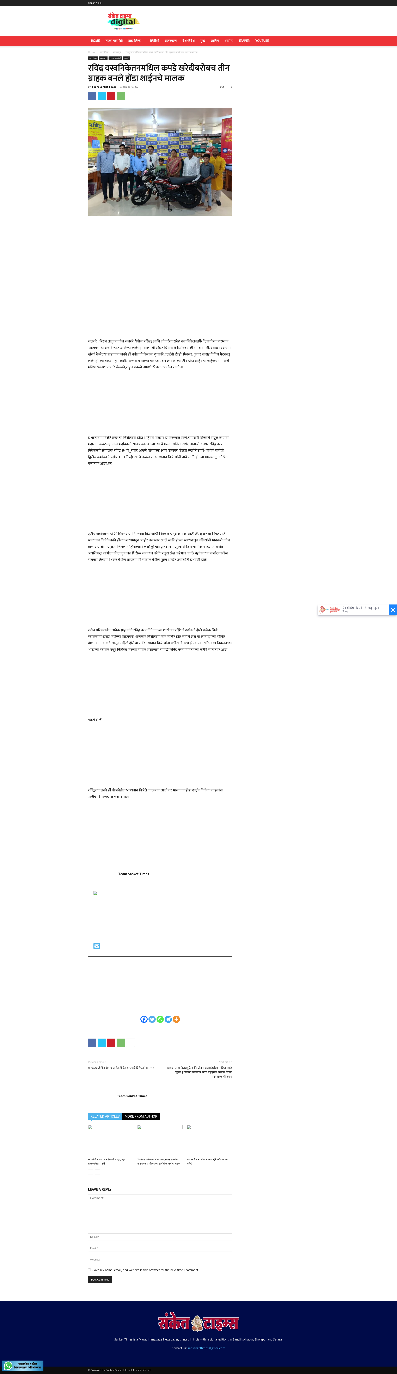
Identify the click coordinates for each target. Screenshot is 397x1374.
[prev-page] (90, 1171)
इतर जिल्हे (134, 41)
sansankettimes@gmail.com (206, 1348)
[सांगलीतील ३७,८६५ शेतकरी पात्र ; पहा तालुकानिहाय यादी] (110, 1140)
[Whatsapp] (160, 1019)
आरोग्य (229, 41)
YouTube (262, 41)
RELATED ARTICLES (105, 1116)
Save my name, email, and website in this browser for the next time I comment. (145, 1270)
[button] (304, 41)
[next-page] (97, 1171)
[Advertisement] (160, 250)
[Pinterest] (111, 96)
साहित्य (215, 41)
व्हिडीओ (154, 41)
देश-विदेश (188, 41)
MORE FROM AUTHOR (141, 1116)
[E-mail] (96, 948)
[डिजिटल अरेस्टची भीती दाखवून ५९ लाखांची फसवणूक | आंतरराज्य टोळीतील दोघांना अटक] (160, 1140)
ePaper (244, 41)
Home (95, 41)
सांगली (126, 58)
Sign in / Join (95, 2)
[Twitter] (102, 96)
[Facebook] (92, 96)
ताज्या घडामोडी (114, 41)
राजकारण (171, 41)
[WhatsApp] (121, 96)
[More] (130, 96)
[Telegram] (168, 1019)
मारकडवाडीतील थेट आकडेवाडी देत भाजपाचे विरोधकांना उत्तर (121, 1068)
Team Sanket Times (104, 86)
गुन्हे (202, 41)
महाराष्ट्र (117, 52)
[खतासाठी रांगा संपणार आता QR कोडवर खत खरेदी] (209, 1140)
